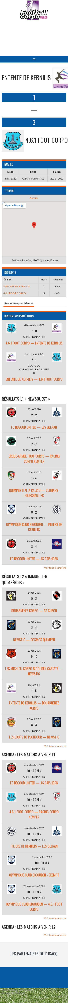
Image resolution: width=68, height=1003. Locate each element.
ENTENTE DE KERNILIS (16, 286)
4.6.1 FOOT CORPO (14, 293)
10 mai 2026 (34, 650)
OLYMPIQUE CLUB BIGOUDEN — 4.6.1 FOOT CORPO (34, 906)
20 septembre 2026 (34, 886)
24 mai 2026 (34, 592)
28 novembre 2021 (34, 325)
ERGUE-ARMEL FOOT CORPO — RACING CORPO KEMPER (34, 458)
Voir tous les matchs (55, 567)
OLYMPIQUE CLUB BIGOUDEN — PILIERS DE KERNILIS (34, 527)
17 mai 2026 (34, 621)
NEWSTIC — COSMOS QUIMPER (34, 639)
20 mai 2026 (34, 409)
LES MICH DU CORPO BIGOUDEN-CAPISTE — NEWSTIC (34, 671)
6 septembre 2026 (34, 764)
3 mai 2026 (34, 684)
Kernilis (34, 197)
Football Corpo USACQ (34, 40)
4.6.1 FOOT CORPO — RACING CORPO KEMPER (34, 814)
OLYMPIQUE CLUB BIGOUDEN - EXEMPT (34, 874)
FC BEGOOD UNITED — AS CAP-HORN (34, 558)
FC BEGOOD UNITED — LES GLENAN (34, 427)
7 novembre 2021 (34, 353)
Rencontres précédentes (18, 303)
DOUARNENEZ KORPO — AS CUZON (34, 610)
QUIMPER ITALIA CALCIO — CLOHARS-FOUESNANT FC (34, 493)
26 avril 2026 (34, 438)
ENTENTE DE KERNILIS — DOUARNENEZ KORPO (34, 705)
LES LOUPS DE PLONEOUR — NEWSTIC (34, 737)
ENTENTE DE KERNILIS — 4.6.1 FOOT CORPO (34, 379)
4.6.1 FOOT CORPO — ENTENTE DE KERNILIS (34, 343)
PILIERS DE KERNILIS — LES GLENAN (34, 846)
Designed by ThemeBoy (13, 993)
